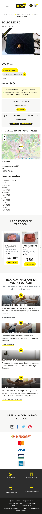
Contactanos (31, 503)
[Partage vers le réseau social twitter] (14, 83)
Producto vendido (10, 70)
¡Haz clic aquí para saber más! (12, 399)
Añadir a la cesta (12, 262)
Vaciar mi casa (7, 372)
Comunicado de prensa (14, 503)
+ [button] (4, 136)
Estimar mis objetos (8, 317)
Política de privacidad (10, 508)
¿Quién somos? (14, 501)
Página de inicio (9, 14)
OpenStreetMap (30, 158)
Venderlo (21, 109)
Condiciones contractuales (21, 506)
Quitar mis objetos (8, 344)
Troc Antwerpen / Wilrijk (25, 131)
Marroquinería (26, 14)
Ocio (18, 14)
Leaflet (22, 158)
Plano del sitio (21, 511)
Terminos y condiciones (31, 508)
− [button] (4, 139)
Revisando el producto (15, 74)
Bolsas (36, 14)
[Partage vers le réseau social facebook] (11, 83)
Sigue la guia (28, 501)
